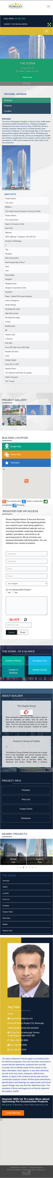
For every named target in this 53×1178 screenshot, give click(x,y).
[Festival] (40, 852)
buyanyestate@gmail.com (21, 1018)
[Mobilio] (13, 852)
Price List (26, 799)
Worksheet (26, 818)
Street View (15, 455)
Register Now (27, 77)
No (9, 593)
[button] (26, 481)
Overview (8, 100)
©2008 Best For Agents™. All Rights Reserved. (27, 1167)
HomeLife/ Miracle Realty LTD (26, 1023)
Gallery (5, 887)
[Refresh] (25, 620)
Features (8, 106)
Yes (16, 593)
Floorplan (26, 790)
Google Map (15, 447)
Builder (5, 924)
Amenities (14, 463)
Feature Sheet (26, 809)
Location (7, 111)
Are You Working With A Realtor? (18, 590)
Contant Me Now (13, 1113)
